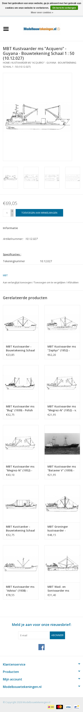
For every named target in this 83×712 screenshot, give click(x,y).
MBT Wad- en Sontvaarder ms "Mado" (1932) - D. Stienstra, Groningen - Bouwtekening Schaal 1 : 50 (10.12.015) (61, 589)
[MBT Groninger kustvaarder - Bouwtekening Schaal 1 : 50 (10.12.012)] (62, 503)
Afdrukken (73, 282)
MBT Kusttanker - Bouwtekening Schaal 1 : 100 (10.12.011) (20, 528)
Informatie (10, 228)
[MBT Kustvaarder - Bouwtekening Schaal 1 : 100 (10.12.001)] (21, 323)
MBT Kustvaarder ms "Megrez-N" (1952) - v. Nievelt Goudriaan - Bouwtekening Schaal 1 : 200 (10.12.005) (62, 408)
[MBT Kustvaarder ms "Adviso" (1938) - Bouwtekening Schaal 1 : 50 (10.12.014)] (21, 564)
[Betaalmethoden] (50, 706)
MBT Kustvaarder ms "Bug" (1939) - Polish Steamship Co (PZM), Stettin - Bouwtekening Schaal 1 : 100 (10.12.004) (20, 408)
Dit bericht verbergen (64, 8)
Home (6, 62)
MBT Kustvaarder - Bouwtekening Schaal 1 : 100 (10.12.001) (20, 348)
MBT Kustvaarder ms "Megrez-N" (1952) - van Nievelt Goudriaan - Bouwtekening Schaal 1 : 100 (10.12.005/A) (20, 468)
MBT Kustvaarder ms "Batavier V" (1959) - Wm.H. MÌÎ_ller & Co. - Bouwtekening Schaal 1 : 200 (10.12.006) (61, 468)
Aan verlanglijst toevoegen (17, 282)
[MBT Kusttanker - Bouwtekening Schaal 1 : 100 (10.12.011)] (21, 503)
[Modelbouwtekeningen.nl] (47, 28)
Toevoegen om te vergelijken (50, 282)
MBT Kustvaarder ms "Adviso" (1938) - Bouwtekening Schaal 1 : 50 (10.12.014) (20, 589)
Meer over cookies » (42, 12)
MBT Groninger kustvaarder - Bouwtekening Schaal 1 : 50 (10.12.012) (61, 528)
